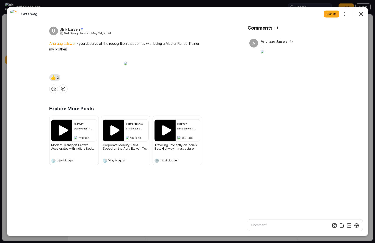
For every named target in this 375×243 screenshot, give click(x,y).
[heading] (70, 161)
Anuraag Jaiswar (62, 43)
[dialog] (187, 121)
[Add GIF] (349, 225)
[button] (54, 77)
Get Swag (71, 33)
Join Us (331, 13)
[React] (53, 89)
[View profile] (53, 160)
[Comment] (63, 88)
